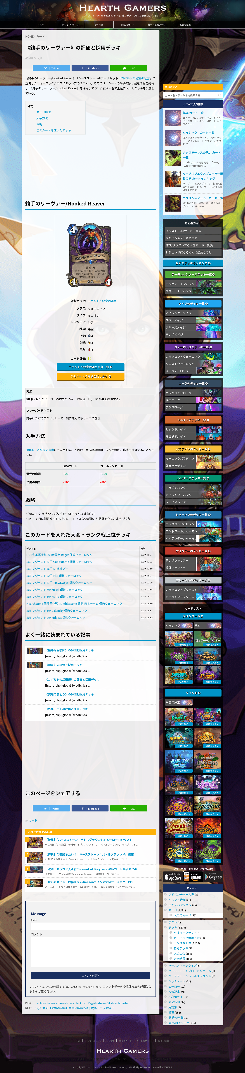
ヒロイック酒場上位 (187, 938)
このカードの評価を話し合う (89, 376)
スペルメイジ (174, 320)
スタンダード (192, 616)
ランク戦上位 (182, 943)
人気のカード (182, 915)
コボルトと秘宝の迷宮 (135, 78)
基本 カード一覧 (193, 113)
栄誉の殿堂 (173, 702)
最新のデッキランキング (192, 263)
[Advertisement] (90, 165)
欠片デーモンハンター (180, 291)
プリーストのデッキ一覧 (192, 580)
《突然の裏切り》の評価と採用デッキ (69, 694)
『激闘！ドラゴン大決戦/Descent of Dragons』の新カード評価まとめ (91, 869)
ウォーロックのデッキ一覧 (191, 347)
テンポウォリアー (177, 560)
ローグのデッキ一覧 (192, 383)
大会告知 (174, 1002)
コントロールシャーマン (181, 531)
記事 (171, 1012)
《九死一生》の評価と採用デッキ (66, 709)
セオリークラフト (185, 932)
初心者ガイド (177, 997)
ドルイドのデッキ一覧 (192, 420)
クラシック (173, 625)
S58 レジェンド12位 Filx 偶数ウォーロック (54, 575)
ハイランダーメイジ (178, 313)
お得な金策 (185, 24)
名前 (34, 920)
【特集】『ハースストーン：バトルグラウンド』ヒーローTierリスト (88, 839)
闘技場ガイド (127, 24)
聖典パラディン (176, 465)
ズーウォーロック (177, 371)
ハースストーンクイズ (182, 965)
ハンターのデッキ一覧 (192, 478)
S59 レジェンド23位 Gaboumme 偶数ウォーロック (59, 561)
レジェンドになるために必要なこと (189, 252)
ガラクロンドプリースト (181, 589)
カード (33, 820)
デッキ (172, 927)
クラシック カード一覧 (198, 132)
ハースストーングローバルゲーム (189, 971)
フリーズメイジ (176, 327)
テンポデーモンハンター (181, 284)
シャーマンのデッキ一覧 (192, 514)
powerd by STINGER (162, 1067)
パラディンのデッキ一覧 (192, 449)
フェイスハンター (177, 502)
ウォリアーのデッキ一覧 (192, 551)
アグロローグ (174, 407)
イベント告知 (177, 899)
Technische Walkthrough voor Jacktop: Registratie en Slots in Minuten (82, 1003)
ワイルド (192, 693)
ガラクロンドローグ (179, 393)
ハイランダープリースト (181, 597)
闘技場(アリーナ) (179, 1023)
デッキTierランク (70, 24)
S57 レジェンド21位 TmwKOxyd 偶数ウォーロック (59, 582)
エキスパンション (180, 905)
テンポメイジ (174, 334)
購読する (172, 87)
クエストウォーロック (180, 363)
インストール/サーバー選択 (183, 231)
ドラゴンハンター (177, 487)
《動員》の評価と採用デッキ (63, 665)
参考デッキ (181, 948)
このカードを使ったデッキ (53, 130)
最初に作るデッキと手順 (181, 238)
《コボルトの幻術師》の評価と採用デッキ (72, 679)
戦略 (39, 124)
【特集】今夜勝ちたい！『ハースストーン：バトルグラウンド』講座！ (90, 854)
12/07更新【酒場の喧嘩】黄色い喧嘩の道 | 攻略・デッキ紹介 (74, 1008)
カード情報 (43, 112)
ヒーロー (174, 986)
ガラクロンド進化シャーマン (184, 524)
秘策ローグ (173, 400)
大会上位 (179, 953)
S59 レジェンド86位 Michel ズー (47, 568)
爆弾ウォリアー (176, 567)
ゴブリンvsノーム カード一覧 (203, 198)
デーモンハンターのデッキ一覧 (191, 274)
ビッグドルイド (176, 429)
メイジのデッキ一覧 (192, 303)
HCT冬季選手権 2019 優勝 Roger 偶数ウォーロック (59, 554)
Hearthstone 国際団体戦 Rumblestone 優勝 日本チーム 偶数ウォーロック (74, 603)
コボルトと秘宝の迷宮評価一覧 (89, 367)
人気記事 (174, 991)
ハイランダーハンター (180, 495)
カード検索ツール (156, 24)
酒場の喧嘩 (175, 1017)
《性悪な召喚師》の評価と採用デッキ (69, 650)
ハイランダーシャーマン (181, 538)
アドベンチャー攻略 (181, 894)
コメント (37, 934)
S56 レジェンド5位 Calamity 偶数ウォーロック (56, 610)
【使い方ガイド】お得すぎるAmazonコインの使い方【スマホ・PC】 (90, 882)
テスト (172, 922)
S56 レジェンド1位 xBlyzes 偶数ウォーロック (55, 617)
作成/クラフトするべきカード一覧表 (189, 245)
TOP (42, 24)
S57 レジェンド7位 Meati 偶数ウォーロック (54, 589)
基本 (197, 625)
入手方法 (42, 118)
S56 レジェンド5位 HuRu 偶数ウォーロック (54, 596)
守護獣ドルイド (176, 436)
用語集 (172, 1007)
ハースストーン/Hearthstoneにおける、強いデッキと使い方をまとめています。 (122, 1059)
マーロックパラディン (180, 458)
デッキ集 (99, 24)
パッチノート (177, 981)
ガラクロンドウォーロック (183, 356)
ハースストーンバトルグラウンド (189, 976)
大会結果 (179, 958)
